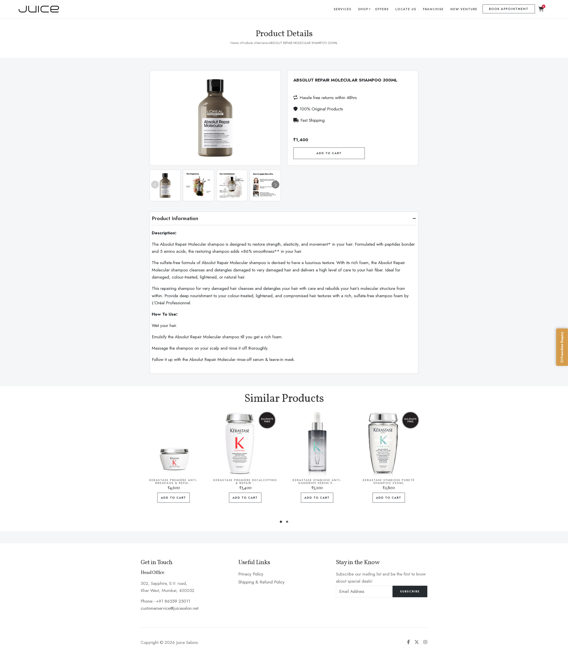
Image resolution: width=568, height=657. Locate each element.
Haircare (261, 43)
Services (342, 9)
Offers (382, 9)
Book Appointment (509, 9)
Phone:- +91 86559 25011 (165, 601)
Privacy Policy (250, 574)
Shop (363, 9)
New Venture (463, 9)
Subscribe (410, 591)
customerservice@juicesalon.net (169, 608)
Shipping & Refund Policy (261, 582)
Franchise (433, 9)
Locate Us (405, 9)
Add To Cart (329, 153)
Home (235, 43)
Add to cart (184, 498)
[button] (275, 185)
